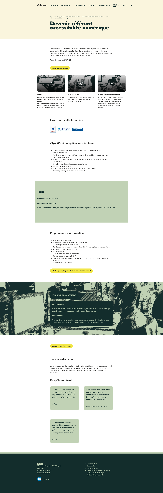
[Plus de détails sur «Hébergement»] (109, 5)
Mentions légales (92, 468)
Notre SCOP (115, 5)
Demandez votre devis (60, 68)
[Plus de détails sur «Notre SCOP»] (118, 5)
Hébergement (103, 5)
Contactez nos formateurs (61, 346)
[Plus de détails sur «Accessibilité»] (71, 5)
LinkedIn (46, 479)
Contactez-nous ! (92, 463)
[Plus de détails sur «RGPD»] (95, 5)
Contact (124, 5)
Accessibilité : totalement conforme (98, 470)
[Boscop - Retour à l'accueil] (41, 5)
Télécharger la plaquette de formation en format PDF (71, 271)
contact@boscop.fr (43, 472)
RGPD (92, 5)
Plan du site (91, 466)
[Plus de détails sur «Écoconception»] (86, 5)
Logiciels (53, 5)
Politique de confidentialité (95, 475)
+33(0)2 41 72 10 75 (44, 470)
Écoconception (80, 5)
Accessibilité (65, 5)
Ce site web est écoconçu (95, 472)
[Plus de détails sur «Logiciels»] (58, 5)
